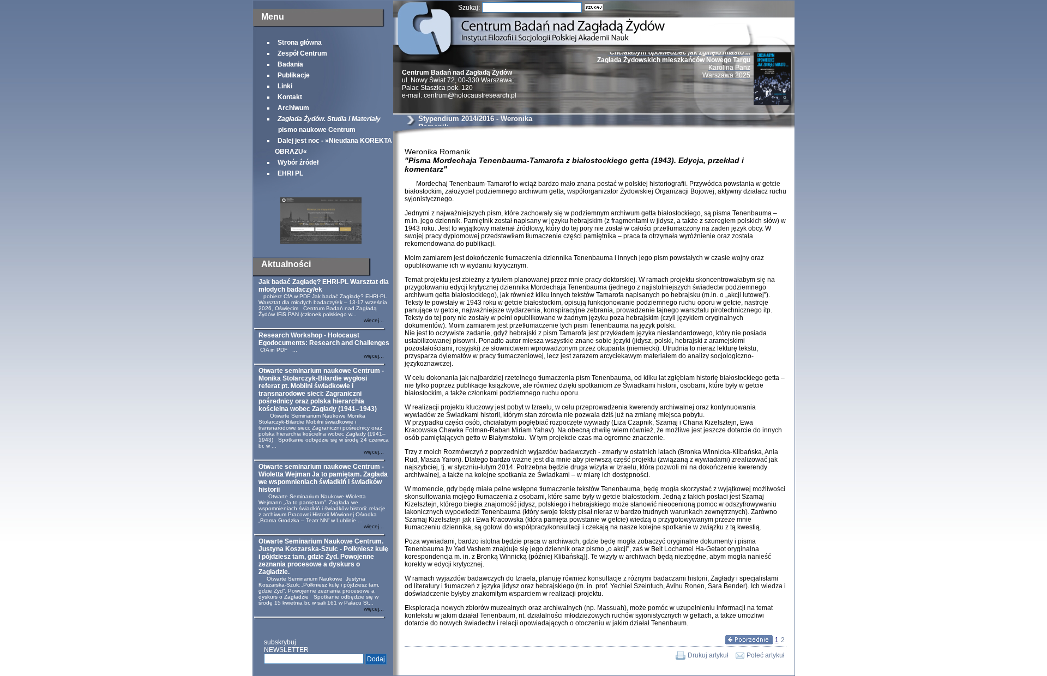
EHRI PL (290, 173)
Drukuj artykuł (708, 655)
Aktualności (286, 264)
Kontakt (290, 97)
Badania (290, 64)
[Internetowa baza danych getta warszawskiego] (321, 241)
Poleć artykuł (766, 655)
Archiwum (293, 108)
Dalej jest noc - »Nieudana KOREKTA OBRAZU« (333, 146)
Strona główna (300, 42)
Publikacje (294, 75)
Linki (285, 86)
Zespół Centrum (302, 53)
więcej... (374, 320)
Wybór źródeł (298, 162)
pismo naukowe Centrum (328, 124)
